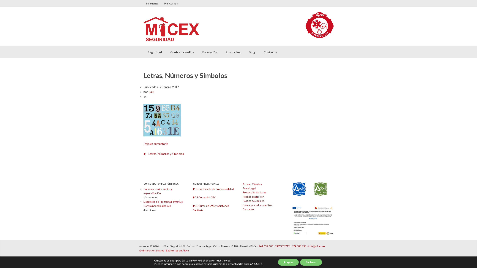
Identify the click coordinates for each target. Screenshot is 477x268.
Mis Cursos (171, 3)
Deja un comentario (155, 143)
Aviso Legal (249, 188)
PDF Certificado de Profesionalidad (213, 189)
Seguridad (155, 52)
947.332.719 (282, 246)
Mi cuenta (152, 3)
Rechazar (311, 262)
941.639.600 (266, 246)
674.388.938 (299, 246)
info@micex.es (316, 246)
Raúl (151, 91)
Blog (252, 52)
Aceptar (288, 262)
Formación (209, 52)
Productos (233, 52)
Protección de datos (254, 192)
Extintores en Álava (177, 250)
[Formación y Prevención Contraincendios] (190, 29)
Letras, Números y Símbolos (166, 153)
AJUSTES (257, 263)
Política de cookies (253, 200)
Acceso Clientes (252, 184)
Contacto (270, 52)
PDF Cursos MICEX (204, 197)
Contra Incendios (182, 52)
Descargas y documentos (257, 205)
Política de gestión (253, 196)
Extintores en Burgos (151, 250)
